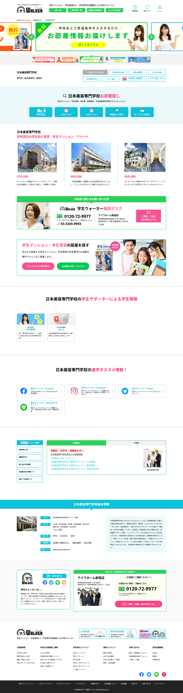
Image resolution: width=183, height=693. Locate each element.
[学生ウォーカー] (29, 9)
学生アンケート (78, 656)
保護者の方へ (95, 684)
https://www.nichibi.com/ (61, 549)
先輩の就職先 (76, 543)
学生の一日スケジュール (81, 663)
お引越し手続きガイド (47, 663)
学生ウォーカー (29, 632)
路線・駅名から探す (23, 660)
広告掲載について (110, 684)
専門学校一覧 (37, 20)
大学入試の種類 (108, 656)
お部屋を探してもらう (73, 266)
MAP (102, 224)
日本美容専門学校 (153, 470)
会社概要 (124, 684)
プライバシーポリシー (64, 684)
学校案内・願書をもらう (61, 543)
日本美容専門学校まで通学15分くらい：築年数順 (73, 465)
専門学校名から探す (23, 656)
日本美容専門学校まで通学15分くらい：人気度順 (73, 461)
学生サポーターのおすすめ (26, 663)
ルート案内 (58, 530)
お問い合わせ (146, 684)
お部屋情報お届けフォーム (138, 656)
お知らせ (134, 684)
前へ (31, 37)
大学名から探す (22, 653)
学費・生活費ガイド (47, 666)
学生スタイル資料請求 (38, 266)
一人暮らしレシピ (79, 669)
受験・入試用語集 (109, 663)
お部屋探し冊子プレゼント (63, 458)
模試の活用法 (107, 653)
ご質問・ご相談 (134, 660)
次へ (151, 37)
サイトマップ (159, 684)
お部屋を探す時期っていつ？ (50, 656)
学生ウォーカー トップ (23, 20)
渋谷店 (154, 653)
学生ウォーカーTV (79, 653)
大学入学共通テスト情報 (111, 660)
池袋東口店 (156, 660)
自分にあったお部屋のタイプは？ (51, 660)
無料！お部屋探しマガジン (138, 653)
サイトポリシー (81, 684)
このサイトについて (45, 684)
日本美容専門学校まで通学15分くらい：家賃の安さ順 (75, 469)
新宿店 (154, 656)
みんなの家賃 (44, 653)
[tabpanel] (91, 36)
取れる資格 (88, 543)
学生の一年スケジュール (81, 666)
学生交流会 (76, 660)
